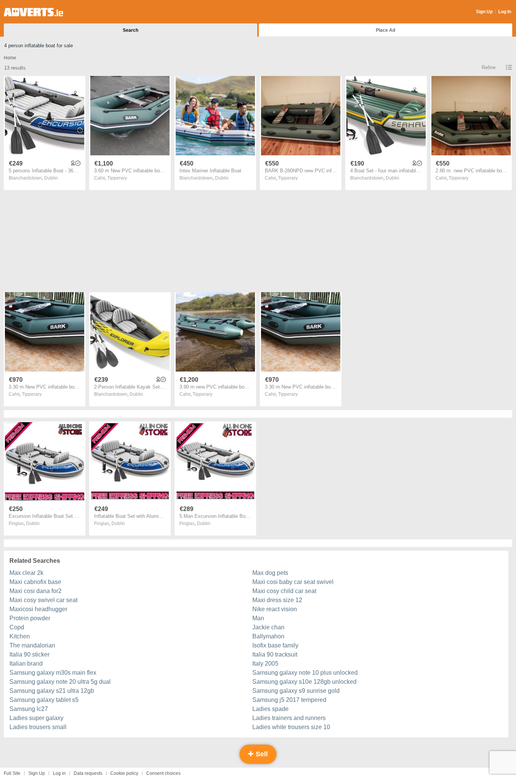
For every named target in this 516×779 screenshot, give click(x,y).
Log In (504, 11)
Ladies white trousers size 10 (291, 727)
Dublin (51, 178)
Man (258, 618)
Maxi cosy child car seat (284, 591)
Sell (261, 754)
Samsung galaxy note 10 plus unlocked (305, 672)
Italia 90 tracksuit (274, 654)
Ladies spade (270, 709)
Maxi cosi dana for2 (35, 591)
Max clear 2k (26, 573)
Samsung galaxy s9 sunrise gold (296, 691)
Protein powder (29, 618)
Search (130, 30)
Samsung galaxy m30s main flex (52, 672)
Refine (489, 67)
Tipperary (117, 178)
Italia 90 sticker (29, 654)
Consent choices (163, 773)
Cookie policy (124, 773)
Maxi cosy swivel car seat (43, 600)
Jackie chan (268, 627)
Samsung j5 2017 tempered (289, 700)
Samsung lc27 (28, 709)
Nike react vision (274, 609)
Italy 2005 (265, 663)
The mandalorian (32, 645)
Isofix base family (275, 645)
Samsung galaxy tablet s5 (44, 700)
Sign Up (484, 11)
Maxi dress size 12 (277, 600)
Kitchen (19, 636)
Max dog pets (270, 573)
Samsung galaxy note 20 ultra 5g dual (60, 681)
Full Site (12, 773)
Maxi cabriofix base (35, 582)
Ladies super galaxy (36, 718)
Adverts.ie (33, 12)
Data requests (88, 773)
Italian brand (26, 663)
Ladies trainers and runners (289, 718)
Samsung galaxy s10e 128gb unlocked (304, 681)
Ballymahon (268, 636)
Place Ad (385, 30)
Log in (59, 773)
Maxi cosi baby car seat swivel (293, 582)
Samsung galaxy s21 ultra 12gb (51, 691)
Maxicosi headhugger (38, 609)
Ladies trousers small (37, 727)
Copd (16, 627)
